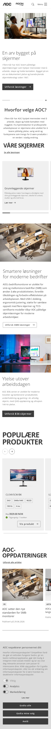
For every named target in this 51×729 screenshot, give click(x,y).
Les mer (25, 697)
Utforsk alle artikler (12, 562)
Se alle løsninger (12, 152)
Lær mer (9, 202)
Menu (40, 4)
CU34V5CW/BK (14, 494)
